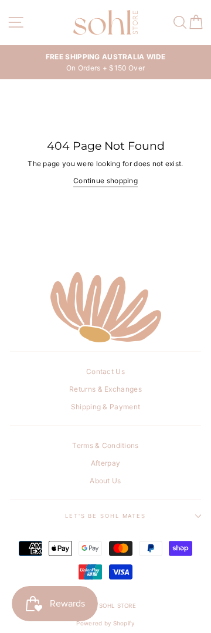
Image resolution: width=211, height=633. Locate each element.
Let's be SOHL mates (105, 516)
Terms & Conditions (105, 445)
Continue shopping (105, 180)
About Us (105, 480)
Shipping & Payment (105, 406)
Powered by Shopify (105, 623)
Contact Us (105, 371)
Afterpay (105, 463)
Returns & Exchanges (105, 389)
